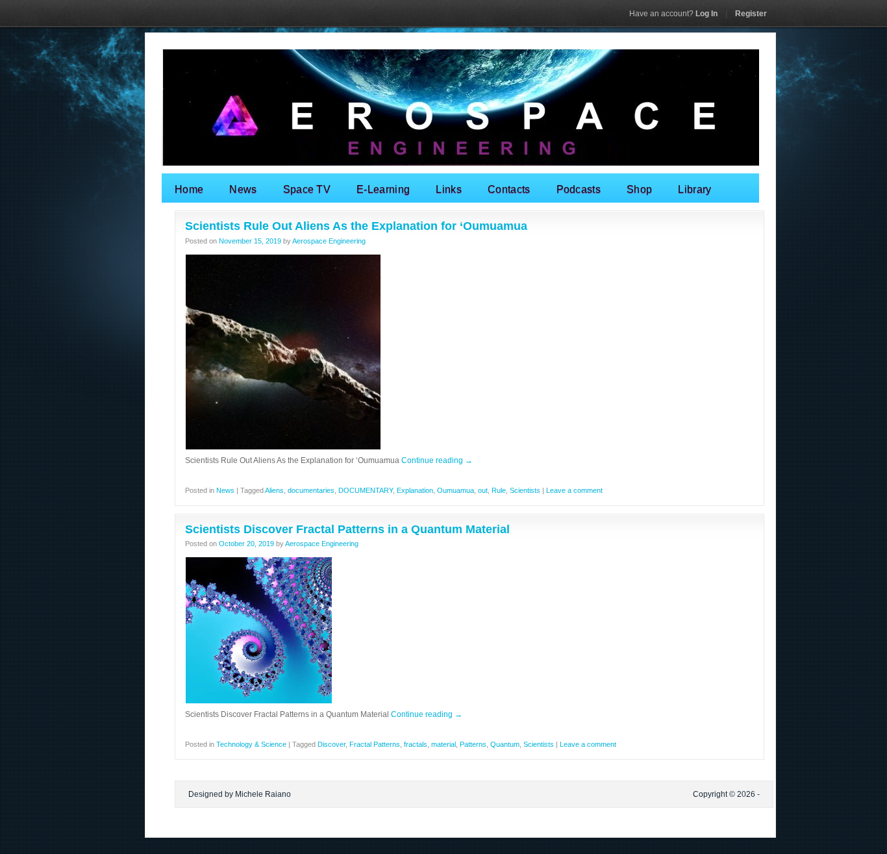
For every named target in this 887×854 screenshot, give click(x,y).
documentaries (311, 490)
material (443, 744)
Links (449, 189)
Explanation (415, 490)
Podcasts (578, 189)
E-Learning (383, 189)
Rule (499, 490)
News (242, 189)
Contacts (509, 189)
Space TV (307, 189)
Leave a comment (574, 490)
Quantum (504, 744)
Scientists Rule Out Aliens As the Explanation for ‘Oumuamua (356, 226)
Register (751, 13)
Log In (673, 13)
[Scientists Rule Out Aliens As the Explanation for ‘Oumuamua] (283, 447)
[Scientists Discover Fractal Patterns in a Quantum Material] (258, 701)
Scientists (525, 490)
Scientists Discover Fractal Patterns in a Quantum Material (347, 529)
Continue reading (437, 460)
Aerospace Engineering (329, 241)
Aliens (274, 490)
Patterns (473, 744)
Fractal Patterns (374, 744)
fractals (415, 744)
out (483, 490)
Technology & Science (251, 744)
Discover (331, 744)
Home (189, 189)
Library (694, 189)
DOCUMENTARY (365, 490)
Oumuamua (455, 490)
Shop (639, 189)
